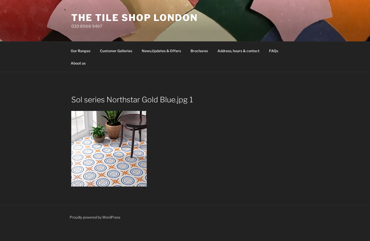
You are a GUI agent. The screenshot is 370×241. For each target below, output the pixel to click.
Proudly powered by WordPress (95, 217)
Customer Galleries (116, 51)
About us (78, 63)
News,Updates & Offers (161, 51)
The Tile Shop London (134, 17)
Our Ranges (80, 51)
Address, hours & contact (238, 51)
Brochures (199, 51)
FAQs (273, 51)
